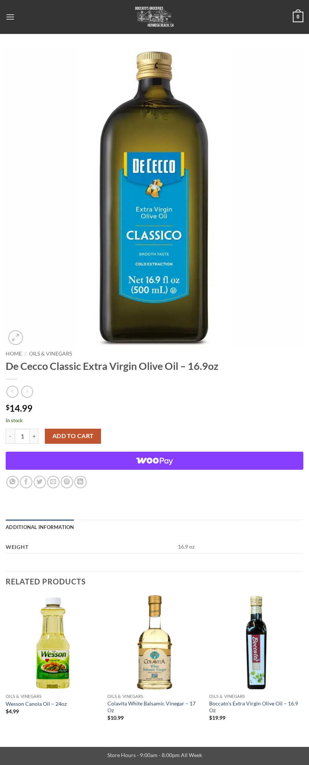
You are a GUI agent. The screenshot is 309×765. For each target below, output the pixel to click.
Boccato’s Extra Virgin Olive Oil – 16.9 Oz (253, 707)
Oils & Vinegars (50, 354)
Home (14, 354)
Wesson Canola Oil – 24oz (36, 704)
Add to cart (73, 435)
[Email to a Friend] (53, 482)
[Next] (303, 665)
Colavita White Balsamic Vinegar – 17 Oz (151, 707)
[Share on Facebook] (26, 482)
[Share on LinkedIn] (80, 482)
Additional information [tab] (40, 527)
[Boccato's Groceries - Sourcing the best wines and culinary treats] (154, 17)
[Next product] (12, 391)
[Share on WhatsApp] (12, 482)
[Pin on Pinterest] (67, 482)
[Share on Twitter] (40, 482)
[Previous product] (27, 391)
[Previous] (6, 665)
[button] (10, 17)
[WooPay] (154, 461)
